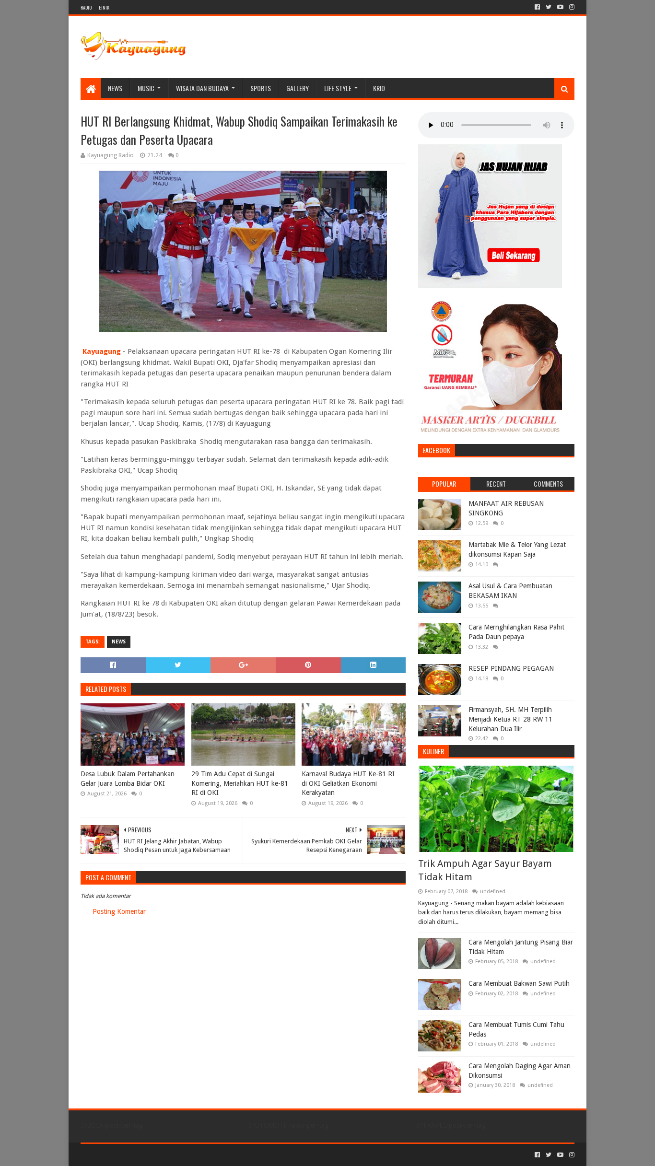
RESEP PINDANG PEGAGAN (511, 668)
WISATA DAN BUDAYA (202, 88)
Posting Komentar (119, 911)
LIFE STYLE (337, 88)
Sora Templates (133, 1154)
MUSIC (146, 88)
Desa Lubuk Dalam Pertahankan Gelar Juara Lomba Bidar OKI (128, 778)
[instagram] (570, 7)
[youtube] (560, 7)
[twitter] (548, 7)
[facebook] (537, 7)
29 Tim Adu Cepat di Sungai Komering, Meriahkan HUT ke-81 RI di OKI (239, 783)
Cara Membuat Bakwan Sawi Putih (519, 983)
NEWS (115, 88)
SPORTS (260, 88)
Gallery (297, 88)
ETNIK (104, 7)
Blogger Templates (189, 1154)
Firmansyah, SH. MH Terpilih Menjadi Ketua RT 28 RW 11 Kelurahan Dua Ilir (510, 719)
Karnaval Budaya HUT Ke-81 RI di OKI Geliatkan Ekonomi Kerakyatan (348, 783)
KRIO (379, 88)
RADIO (86, 7)
